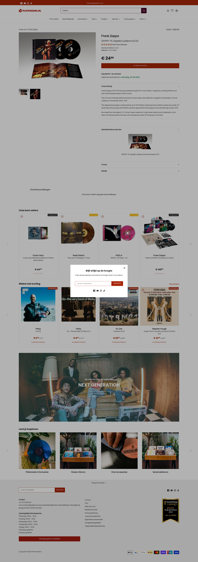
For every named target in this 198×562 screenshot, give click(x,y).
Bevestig (117, 283)
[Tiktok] (104, 290)
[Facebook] (94, 290)
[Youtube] (98, 290)
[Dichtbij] (124, 267)
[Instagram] (101, 290)
